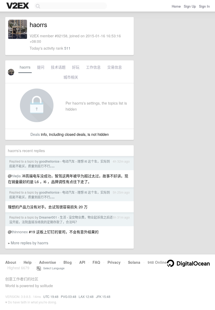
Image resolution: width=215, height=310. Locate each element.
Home (176, 6)
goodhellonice (49, 161)
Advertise (47, 262)
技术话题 (58, 67)
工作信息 (93, 67)
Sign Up (190, 6)
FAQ (96, 262)
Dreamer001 (48, 217)
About (10, 262)
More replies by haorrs (29, 242)
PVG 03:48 (68, 296)
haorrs (25, 67)
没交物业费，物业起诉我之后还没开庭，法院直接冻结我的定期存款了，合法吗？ (61, 219)
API (82, 262)
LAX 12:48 (86, 296)
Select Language (52, 268)
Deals (35, 134)
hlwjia (16, 175)
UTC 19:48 (50, 296)
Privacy (114, 262)
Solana (134, 262)
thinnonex (20, 231)
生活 (63, 217)
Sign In (204, 6)
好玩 (75, 67)
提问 (40, 67)
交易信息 (114, 67)
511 (67, 48)
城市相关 (70, 77)
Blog (67, 262)
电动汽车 (68, 161)
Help (28, 262)
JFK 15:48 (103, 296)
